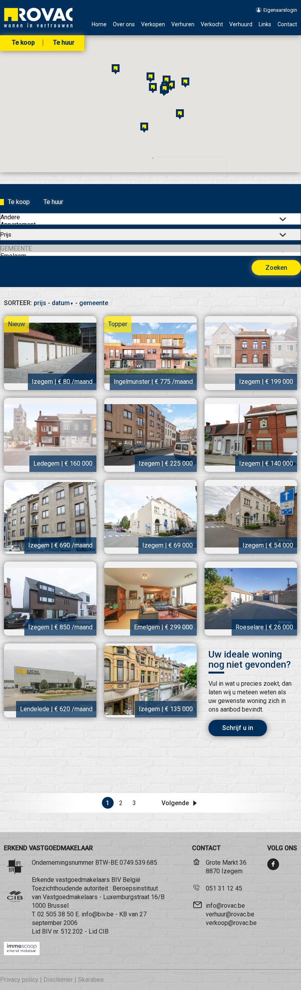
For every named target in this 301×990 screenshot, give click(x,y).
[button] (185, 82)
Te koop (23, 43)
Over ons (124, 24)
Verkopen (153, 24)
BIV (47, 931)
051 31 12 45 (224, 888)
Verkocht (212, 24)
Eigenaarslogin (279, 10)
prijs (40, 303)
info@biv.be (98, 914)
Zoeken (276, 267)
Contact (287, 24)
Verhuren (182, 24)
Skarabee (91, 979)
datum (63, 303)
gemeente (93, 303)
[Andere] (150, 217)
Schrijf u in (237, 728)
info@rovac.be (225, 905)
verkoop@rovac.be (231, 923)
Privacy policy (19, 979)
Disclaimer (58, 979)
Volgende (175, 803)
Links (265, 24)
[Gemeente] (150, 248)
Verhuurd (240, 24)
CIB (104, 931)
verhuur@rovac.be (230, 914)
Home (99, 24)
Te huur (63, 43)
